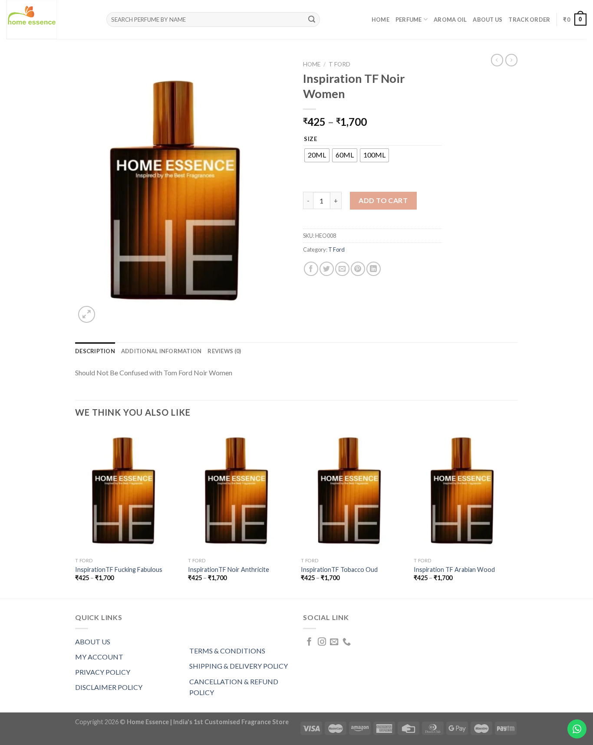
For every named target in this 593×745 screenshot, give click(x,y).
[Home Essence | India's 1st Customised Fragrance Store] (50, 19)
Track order (529, 19)
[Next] (517, 512)
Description (95, 351)
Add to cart (383, 200)
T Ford (339, 64)
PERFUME (408, 19)
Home (380, 19)
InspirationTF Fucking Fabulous (118, 569)
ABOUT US (92, 641)
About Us (487, 19)
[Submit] (312, 19)
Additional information (161, 351)
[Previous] (75, 512)
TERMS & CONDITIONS (227, 651)
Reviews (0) (224, 351)
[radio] (317, 155)
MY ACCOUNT (99, 657)
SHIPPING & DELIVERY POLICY (238, 666)
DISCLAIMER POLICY (108, 687)
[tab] (95, 351)
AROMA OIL (450, 19)
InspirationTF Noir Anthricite (228, 569)
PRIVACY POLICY (102, 672)
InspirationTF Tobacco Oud (339, 569)
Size (310, 139)
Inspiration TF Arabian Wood (454, 569)
